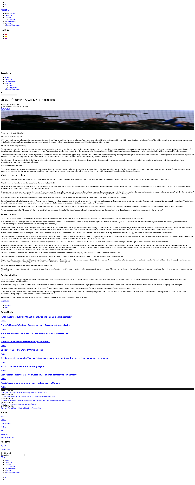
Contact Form (5, 449)
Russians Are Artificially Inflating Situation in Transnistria (21, 408)
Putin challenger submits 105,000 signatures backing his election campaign (36, 317)
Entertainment (11, 21)
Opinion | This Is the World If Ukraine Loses (22, 350)
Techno (8, 23)
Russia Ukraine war (13, 25)
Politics (3, 321)
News (12, 14)
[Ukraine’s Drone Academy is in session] (97, 129)
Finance (9, 15)
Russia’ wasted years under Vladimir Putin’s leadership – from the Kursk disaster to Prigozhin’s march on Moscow (55, 358)
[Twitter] (5, 4)
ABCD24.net (5, 10)
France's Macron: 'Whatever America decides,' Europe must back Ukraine (35, 325)
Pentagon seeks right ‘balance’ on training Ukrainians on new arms (24, 393)
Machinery (14, 87)
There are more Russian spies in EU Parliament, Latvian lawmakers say (34, 333)
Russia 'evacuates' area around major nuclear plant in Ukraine (30, 383)
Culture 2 (13, 19)
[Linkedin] (5, 6)
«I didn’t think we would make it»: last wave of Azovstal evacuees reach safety (28, 396)
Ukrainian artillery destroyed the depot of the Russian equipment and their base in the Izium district (36, 400)
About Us (4, 446)
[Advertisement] (97, 55)
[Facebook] (5, 3)
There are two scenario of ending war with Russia (18, 404)
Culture (8, 17)
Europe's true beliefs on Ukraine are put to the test (25, 341)
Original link (5, 301)
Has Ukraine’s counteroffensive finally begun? (23, 366)
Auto (12, 85)
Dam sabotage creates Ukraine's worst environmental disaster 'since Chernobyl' (39, 374)
